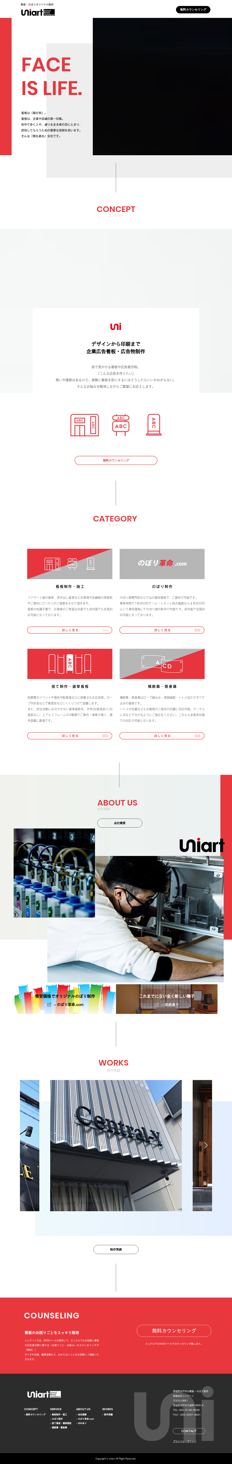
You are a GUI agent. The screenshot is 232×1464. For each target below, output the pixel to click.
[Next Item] (206, 1145)
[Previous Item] (26, 1145)
